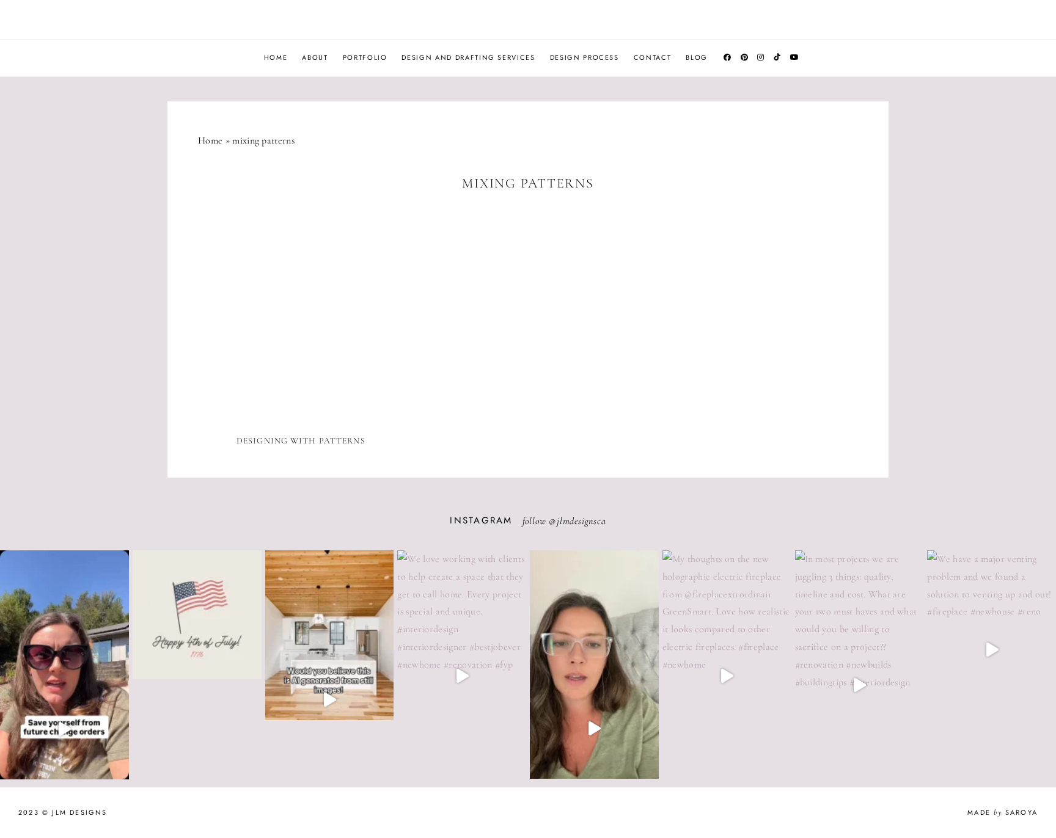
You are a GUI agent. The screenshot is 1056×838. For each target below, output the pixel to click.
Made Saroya (1002, 812)
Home (276, 57)
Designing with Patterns (301, 440)
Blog (697, 57)
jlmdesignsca (581, 521)
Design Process (584, 57)
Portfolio (365, 57)
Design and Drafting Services (468, 57)
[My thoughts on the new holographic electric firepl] (726, 676)
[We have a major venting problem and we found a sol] (991, 649)
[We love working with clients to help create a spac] (461, 676)
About (315, 57)
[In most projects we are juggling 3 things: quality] (859, 685)
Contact (653, 57)
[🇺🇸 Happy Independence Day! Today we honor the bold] (197, 679)
